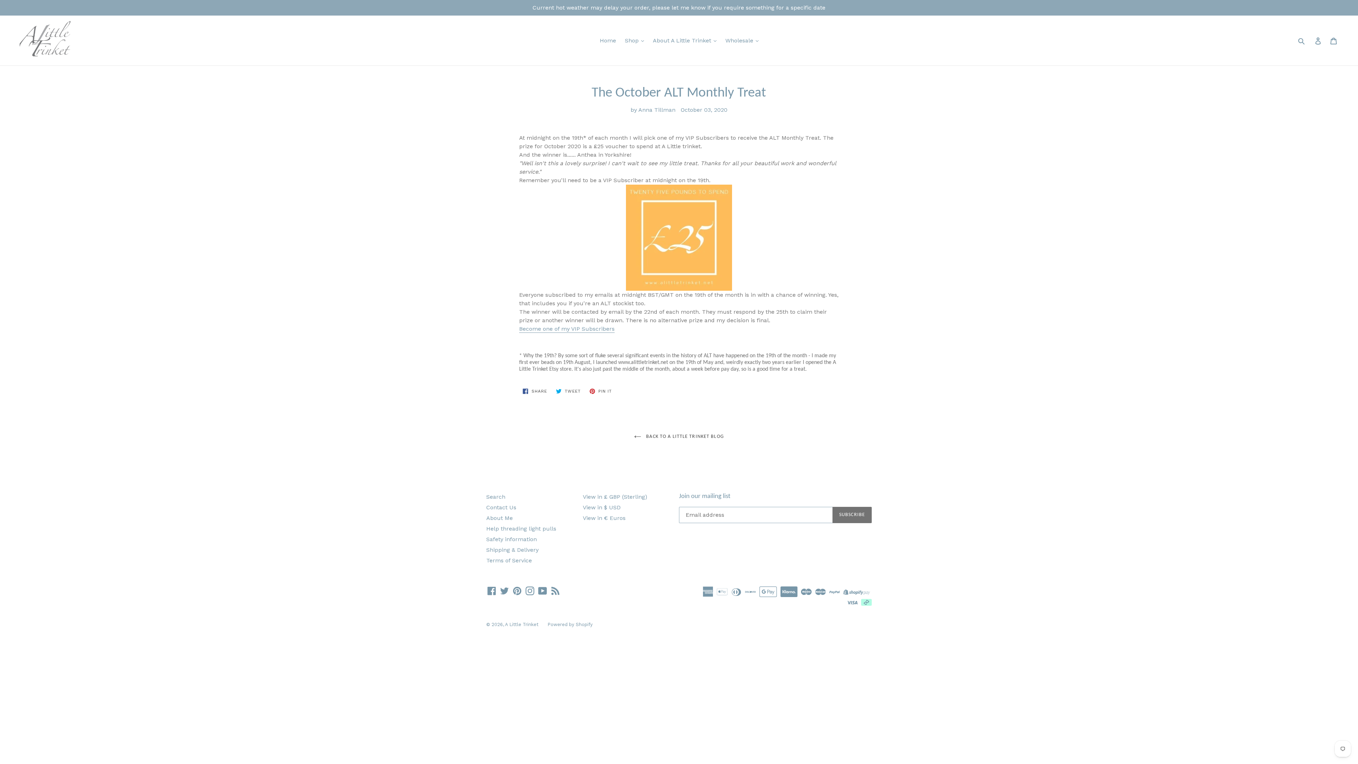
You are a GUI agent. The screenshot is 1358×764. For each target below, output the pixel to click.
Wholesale (740, 40)
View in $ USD (602, 507)
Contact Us (501, 507)
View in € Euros (604, 518)
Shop (632, 40)
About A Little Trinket (683, 40)
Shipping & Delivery (512, 549)
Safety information (511, 539)
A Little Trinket (522, 624)
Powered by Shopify (570, 624)
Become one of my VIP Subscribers (567, 328)
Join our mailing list (704, 496)
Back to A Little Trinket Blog (684, 436)
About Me (499, 518)
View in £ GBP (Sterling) (615, 496)
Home (608, 40)
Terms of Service (509, 560)
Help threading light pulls (521, 528)
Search (495, 496)
